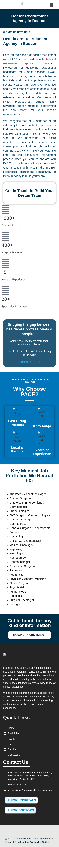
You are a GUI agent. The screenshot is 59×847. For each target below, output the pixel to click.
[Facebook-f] (19, 831)
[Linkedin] (40, 831)
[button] (51, 4)
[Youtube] (26, 831)
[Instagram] (33, 831)
